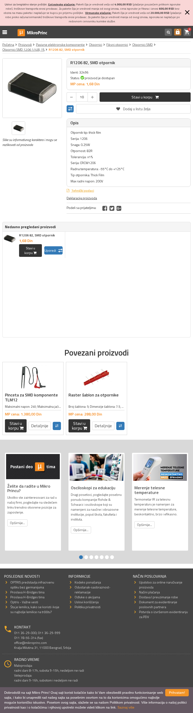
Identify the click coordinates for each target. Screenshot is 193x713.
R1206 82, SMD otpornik (37, 235)
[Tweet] (111, 208)
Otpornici (95, 44)
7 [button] (112, 557)
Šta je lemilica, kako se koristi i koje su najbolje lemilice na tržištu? (34, 609)
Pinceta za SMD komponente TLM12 (31, 397)
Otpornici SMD (142, 44)
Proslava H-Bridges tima (27, 592)
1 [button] (81, 557)
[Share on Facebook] (104, 208)
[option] (32, 88)
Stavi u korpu (143, 97)
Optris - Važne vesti (24, 601)
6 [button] (107, 557)
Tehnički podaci (82, 190)
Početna (8, 44)
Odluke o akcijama (87, 597)
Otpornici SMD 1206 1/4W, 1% (23, 49)
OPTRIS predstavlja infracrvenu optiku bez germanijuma (32, 585)
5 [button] (102, 557)
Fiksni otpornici (117, 44)
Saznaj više (125, 707)
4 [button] (96, 557)
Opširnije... (17, 522)
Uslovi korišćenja (87, 601)
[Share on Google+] (119, 208)
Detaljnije (39, 426)
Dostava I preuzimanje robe (158, 597)
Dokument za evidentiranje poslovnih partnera (158, 604)
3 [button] (91, 557)
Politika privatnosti (88, 606)
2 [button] (86, 557)
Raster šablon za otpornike (93, 395)
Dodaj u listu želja (133, 108)
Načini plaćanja (149, 592)
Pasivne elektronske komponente (60, 44)
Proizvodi (25, 44)
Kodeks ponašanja (88, 582)
